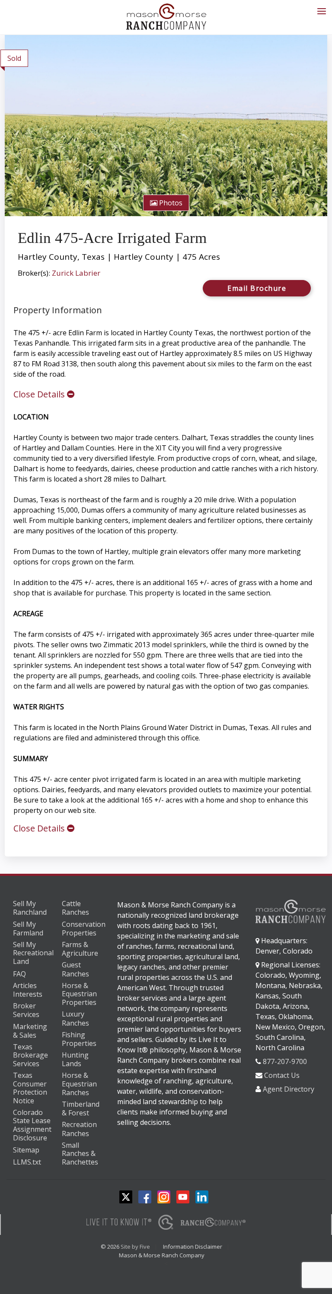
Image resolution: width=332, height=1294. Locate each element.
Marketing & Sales (30, 1031)
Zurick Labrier (76, 273)
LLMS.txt (27, 1162)
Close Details (40, 394)
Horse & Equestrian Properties (79, 994)
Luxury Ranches (75, 1018)
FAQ (19, 974)
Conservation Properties (83, 928)
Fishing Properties (79, 1039)
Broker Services (26, 1010)
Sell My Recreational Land (33, 953)
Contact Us (282, 1075)
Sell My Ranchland (30, 908)
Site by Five (135, 1246)
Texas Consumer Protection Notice (30, 1088)
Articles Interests (27, 990)
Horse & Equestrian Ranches (79, 1084)
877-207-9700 (285, 1061)
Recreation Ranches (79, 1129)
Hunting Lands (75, 1059)
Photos (169, 203)
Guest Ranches (75, 969)
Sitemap (26, 1150)
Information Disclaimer (192, 1246)
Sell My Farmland (28, 928)
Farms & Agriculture (80, 949)
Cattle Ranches (75, 908)
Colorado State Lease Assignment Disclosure (32, 1125)
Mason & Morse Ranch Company (161, 1255)
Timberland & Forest (80, 1108)
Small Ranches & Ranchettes (80, 1154)
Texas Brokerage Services (30, 1055)
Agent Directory (288, 1089)
